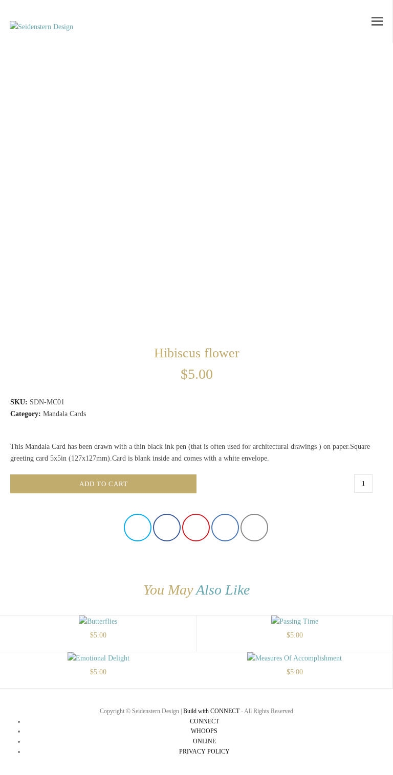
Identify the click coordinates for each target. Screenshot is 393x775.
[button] (377, 21)
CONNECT (204, 721)
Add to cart (103, 484)
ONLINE (204, 741)
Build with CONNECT (211, 711)
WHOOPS (204, 731)
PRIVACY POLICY (204, 751)
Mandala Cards (64, 414)
